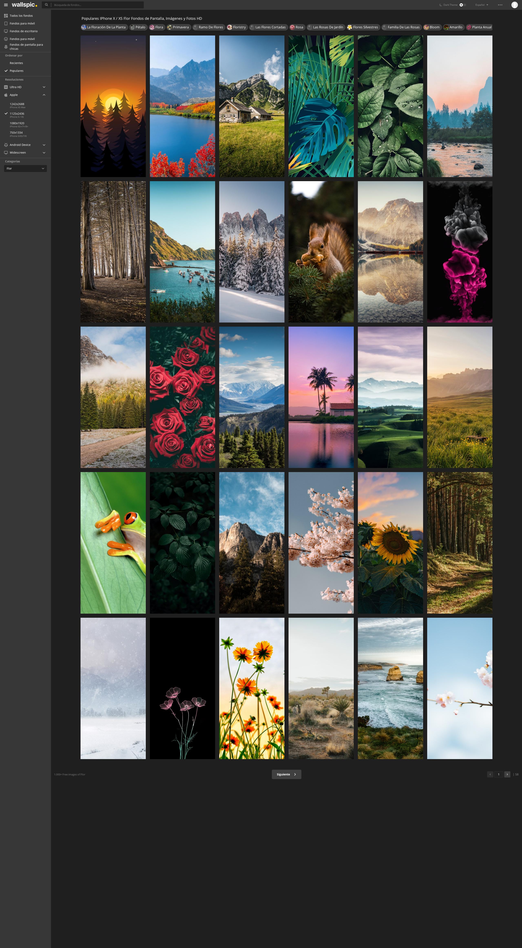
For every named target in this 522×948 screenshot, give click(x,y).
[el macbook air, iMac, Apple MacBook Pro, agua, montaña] (182, 106)
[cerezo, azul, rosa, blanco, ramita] (321, 542)
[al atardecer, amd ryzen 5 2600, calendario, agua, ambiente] (321, 397)
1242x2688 (17, 103)
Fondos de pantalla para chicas (26, 47)
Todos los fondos (21, 16)
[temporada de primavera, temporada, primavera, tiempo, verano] (459, 688)
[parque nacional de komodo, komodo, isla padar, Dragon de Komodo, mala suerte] (182, 252)
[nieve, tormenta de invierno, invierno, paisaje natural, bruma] (113, 688)
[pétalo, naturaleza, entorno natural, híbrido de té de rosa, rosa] (182, 397)
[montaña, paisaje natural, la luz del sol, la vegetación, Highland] (459, 397)
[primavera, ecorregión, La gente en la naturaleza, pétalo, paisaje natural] (251, 688)
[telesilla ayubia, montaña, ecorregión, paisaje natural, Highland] (251, 397)
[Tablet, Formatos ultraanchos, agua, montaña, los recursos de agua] (390, 252)
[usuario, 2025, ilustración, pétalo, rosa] (182, 688)
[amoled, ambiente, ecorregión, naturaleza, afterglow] (113, 106)
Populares (16, 71)
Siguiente (284, 774)
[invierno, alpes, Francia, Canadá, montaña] (251, 252)
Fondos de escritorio (24, 31)
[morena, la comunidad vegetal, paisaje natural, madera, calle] (459, 542)
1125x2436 (17, 113)
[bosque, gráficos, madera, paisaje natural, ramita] (113, 252)
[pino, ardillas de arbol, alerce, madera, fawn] (321, 252)
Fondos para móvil (22, 23)
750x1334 (16, 132)
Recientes (16, 63)
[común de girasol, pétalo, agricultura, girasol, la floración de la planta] (390, 542)
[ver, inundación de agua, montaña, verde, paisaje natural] (251, 106)
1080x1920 (17, 123)
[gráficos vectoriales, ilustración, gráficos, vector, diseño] (321, 106)
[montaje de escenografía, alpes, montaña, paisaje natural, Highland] (251, 542)
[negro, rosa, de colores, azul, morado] (459, 252)
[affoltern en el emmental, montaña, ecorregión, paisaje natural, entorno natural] (390, 397)
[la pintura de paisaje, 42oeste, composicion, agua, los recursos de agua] (459, 106)
